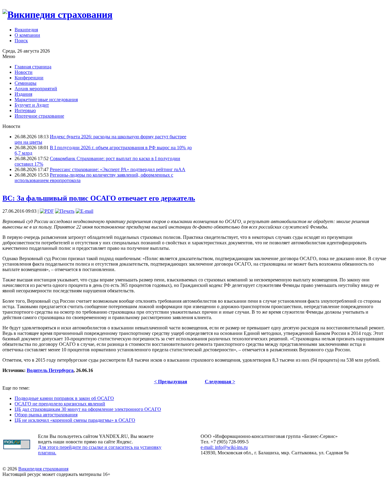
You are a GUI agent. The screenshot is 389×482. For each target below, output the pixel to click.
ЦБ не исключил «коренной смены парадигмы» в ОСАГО (75, 420)
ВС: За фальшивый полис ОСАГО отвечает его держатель (98, 198)
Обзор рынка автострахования (46, 414)
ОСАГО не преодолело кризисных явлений (60, 403)
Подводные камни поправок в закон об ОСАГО (64, 398)
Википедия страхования (43, 468)
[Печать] (64, 211)
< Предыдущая (170, 381)
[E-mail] (84, 211)
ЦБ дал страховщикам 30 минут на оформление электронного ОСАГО (88, 409)
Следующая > (220, 381)
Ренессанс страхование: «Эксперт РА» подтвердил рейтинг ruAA (117, 169)
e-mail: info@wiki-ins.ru (224, 447)
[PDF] (47, 211)
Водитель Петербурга (50, 370)
